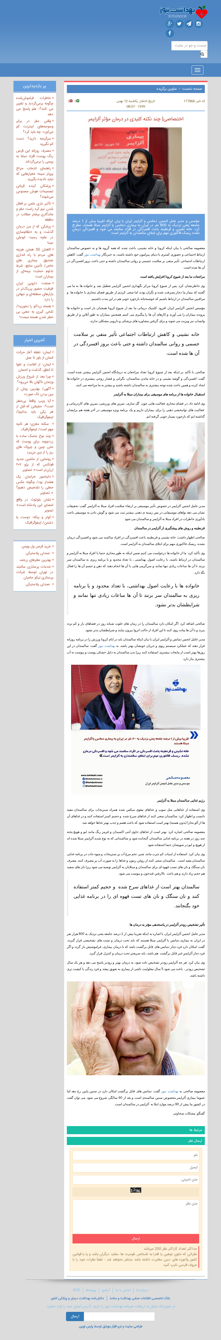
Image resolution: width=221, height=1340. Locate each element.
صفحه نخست (192, 89)
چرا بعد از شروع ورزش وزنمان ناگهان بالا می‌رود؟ (34, 379)
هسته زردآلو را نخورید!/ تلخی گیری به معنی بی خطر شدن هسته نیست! (34, 311)
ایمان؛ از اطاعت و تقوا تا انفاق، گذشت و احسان (34, 367)
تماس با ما (123, 1290)
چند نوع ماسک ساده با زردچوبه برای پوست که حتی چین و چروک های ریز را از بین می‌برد (34, 444)
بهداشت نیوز (92, 254)
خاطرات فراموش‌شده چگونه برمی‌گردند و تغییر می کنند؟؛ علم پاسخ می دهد (34, 106)
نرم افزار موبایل (112, 1326)
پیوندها (91, 1290)
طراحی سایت (133, 1326)
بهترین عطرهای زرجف (35, 560)
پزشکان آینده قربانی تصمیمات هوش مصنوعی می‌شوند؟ (34, 191)
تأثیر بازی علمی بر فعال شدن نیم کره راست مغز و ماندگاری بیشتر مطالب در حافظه (34, 212)
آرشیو (106, 1290)
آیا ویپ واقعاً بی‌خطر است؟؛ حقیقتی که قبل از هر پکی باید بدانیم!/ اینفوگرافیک (34, 409)
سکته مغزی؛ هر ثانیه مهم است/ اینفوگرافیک (34, 426)
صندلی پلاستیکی (38, 553)
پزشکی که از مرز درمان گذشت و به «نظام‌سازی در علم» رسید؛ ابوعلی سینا (34, 235)
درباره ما (142, 1290)
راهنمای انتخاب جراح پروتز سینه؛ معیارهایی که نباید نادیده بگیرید (34, 174)
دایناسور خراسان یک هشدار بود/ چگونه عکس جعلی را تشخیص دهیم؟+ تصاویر (34, 485)
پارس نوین (86, 1326)
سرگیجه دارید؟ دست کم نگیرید (34, 141)
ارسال (75, 1316)
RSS (76, 1290)
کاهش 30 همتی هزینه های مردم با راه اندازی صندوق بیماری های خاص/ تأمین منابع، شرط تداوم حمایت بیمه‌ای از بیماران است (34, 263)
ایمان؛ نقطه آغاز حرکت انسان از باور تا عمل (34, 355)
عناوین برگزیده (167, 89)
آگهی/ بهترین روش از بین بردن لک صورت (34, 391)
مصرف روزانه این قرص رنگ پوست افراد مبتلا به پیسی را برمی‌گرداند (34, 156)
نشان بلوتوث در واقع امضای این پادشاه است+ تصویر (34, 505)
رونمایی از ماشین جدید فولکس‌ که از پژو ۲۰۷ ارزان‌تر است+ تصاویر (34, 464)
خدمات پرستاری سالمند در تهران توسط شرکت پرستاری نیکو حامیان (34, 572)
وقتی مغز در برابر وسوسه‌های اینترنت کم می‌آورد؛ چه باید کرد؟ (34, 126)
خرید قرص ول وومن (36, 547)
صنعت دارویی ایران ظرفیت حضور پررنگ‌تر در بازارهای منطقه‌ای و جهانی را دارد (34, 291)
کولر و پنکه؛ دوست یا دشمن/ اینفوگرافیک (34, 520)
